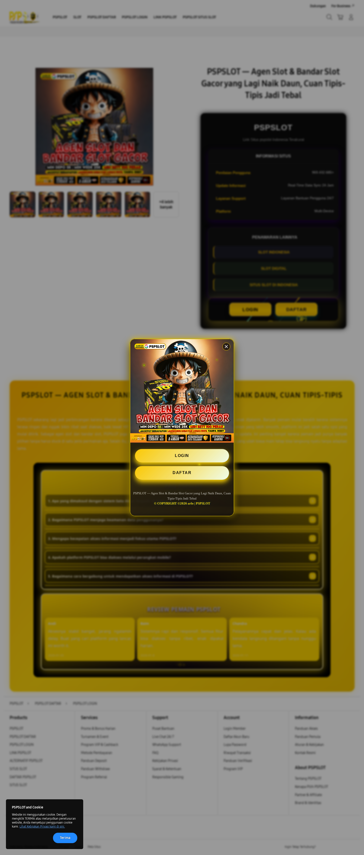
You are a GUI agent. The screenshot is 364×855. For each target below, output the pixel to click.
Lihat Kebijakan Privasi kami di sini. (42, 826)
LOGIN (182, 455)
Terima (65, 838)
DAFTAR (182, 473)
